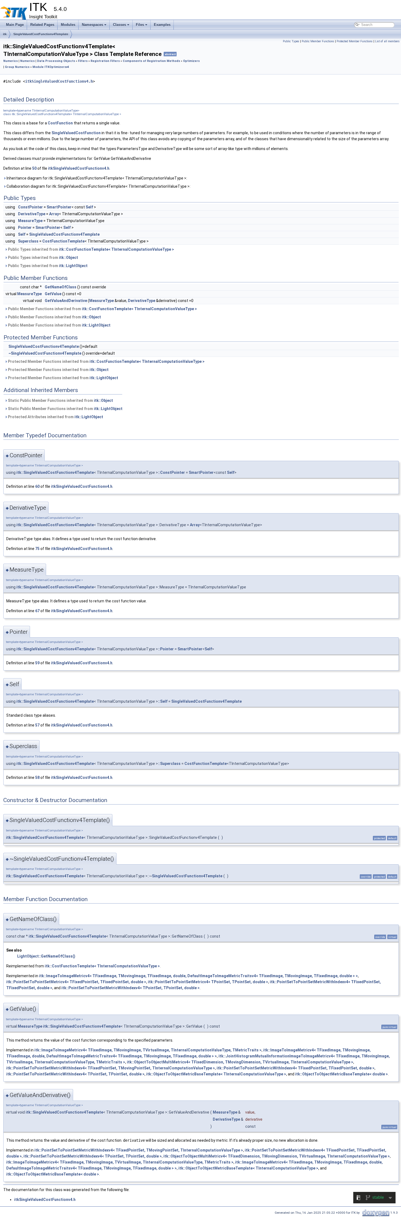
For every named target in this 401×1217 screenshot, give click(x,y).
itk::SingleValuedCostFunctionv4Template (55, 472)
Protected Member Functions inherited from (106, 361)
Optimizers (191, 61)
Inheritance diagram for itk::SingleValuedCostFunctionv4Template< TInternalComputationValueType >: (96, 178)
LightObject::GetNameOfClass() (46, 956)
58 (37, 777)
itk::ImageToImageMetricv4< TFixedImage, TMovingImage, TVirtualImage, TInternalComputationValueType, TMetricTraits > (148, 1050)
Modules (68, 25)
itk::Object (68, 257)
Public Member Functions (318, 41)
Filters (83, 61)
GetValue (53, 294)
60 (37, 486)
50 (34, 168)
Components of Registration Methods (151, 61)
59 (37, 663)
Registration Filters (105, 61)
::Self (162, 701)
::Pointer (166, 649)
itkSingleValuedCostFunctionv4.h (59, 81)
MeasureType (30, 221)
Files (140, 25)
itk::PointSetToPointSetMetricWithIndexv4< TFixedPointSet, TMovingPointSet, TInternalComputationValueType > (110, 1068)
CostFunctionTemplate (63, 241)
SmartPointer (59, 207)
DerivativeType (31, 214)
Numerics (10, 61)
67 (37, 611)
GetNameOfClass (60, 287)
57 (37, 725)
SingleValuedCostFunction (76, 133)
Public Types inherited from (90, 249)
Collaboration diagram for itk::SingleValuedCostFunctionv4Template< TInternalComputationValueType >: (98, 186)
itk (5, 34)
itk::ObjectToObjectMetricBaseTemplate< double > (341, 1074)
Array (54, 214)
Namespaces (92, 25)
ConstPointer (30, 207)
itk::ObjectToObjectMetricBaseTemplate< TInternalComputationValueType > (216, 1074)
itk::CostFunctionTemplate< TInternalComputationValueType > (116, 249)
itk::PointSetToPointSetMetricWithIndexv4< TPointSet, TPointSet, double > (130, 988)
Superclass (28, 241)
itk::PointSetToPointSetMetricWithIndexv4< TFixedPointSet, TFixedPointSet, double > (296, 1068)
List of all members (387, 41)
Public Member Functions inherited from (102, 309)
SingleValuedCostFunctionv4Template (40, 34)
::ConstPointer (171, 472)
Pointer (25, 227)
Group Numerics (17, 67)
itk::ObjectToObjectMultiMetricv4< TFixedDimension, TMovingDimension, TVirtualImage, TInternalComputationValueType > (240, 1062)
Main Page (15, 25)
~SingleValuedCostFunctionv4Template (44, 353)
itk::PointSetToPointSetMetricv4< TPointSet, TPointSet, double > (208, 982)
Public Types (291, 41)
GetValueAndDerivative (66, 300)
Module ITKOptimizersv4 (50, 67)
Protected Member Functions (355, 41)
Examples (162, 25)
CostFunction (60, 123)
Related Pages (42, 25)
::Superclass (169, 763)
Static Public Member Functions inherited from (60, 400)
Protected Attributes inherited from (55, 417)
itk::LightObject (73, 266)
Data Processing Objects (56, 61)
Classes (119, 25)
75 (37, 548)
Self (89, 207)
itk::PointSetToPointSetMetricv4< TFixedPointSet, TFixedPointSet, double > (76, 982)
